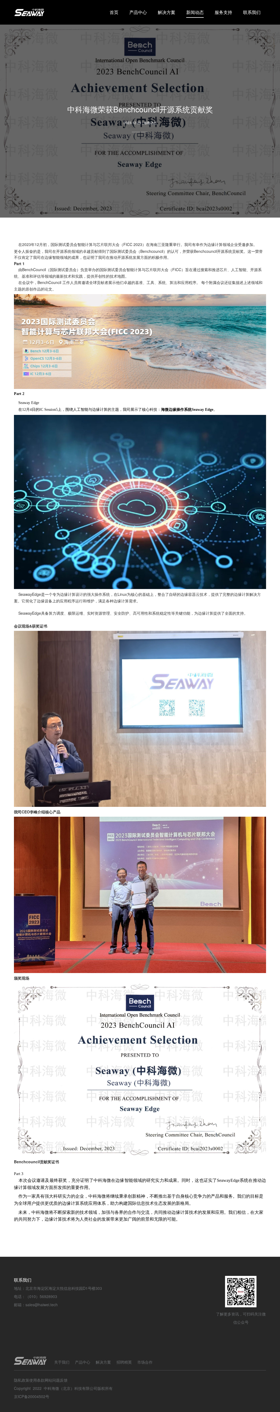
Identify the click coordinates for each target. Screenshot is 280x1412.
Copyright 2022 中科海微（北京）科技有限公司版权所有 (63, 1388)
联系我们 (252, 12)
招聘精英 (124, 1362)
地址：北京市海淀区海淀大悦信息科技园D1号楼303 (58, 1288)
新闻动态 (195, 12)
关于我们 (61, 1362)
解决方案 (166, 12)
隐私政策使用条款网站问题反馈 (41, 1380)
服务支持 (223, 12)
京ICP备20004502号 (31, 1396)
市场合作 (145, 1362)
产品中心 (138, 12)
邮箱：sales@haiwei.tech (36, 1304)
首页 (114, 12)
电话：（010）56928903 (35, 1296)
